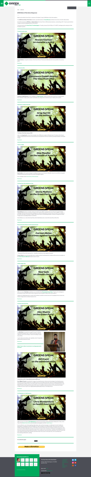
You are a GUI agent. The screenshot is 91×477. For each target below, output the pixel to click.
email (47, 468)
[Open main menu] (2, 3)
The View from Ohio (21, 67)
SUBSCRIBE (64, 465)
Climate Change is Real (21, 263)
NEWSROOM (65, 462)
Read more (19, 63)
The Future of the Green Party (22, 303)
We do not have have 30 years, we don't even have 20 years (27, 224)
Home (18, 9)
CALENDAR (64, 459)
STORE (63, 467)
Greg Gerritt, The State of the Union (23, 104)
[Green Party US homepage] (12, 3)
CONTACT (64, 460)
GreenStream (47, 19)
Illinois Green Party (26, 422)
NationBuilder (50, 470)
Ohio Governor (40, 96)
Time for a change (20, 144)
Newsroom (22, 9)
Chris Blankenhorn (32, 421)
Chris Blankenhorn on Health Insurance (24, 393)
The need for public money (22, 31)
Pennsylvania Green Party (47, 291)
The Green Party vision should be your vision (25, 183)
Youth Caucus (49, 422)
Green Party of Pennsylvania (32, 176)
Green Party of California (24, 256)
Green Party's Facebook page (33, 25)
